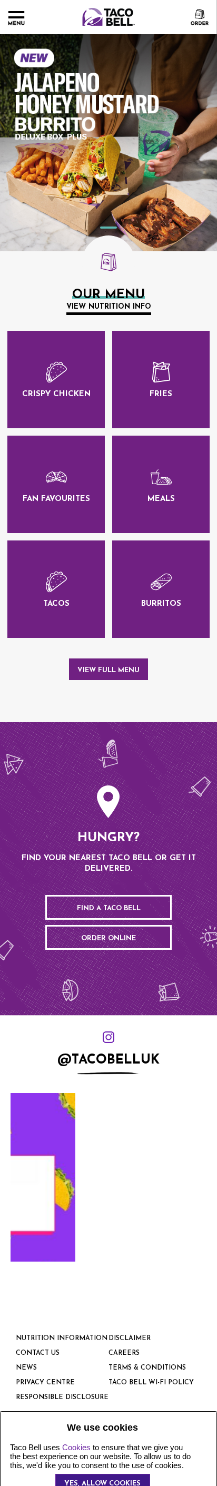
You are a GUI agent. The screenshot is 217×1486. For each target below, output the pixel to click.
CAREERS (124, 1353)
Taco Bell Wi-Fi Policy (151, 1383)
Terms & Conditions (147, 1368)
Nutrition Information (61, 1338)
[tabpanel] (108, 142)
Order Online (108, 938)
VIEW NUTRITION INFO (108, 307)
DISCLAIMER (129, 1338)
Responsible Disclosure (62, 1397)
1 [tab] (108, 228)
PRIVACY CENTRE (45, 1383)
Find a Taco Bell (109, 908)
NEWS (26, 1368)
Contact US (38, 1353)
